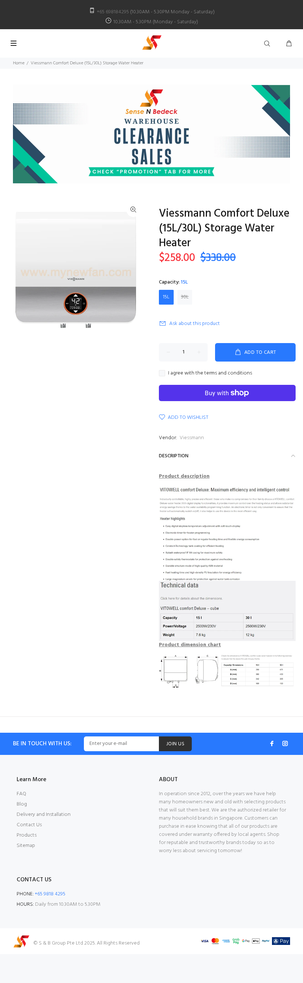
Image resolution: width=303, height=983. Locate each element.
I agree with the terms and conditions (210, 373)
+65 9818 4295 (50, 894)
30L (185, 297)
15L (166, 297)
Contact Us (29, 825)
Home (18, 63)
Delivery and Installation (44, 814)
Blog (22, 804)
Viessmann (192, 438)
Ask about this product (194, 323)
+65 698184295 (113, 12)
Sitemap (26, 845)
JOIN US (175, 744)
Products (27, 835)
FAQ (21, 794)
